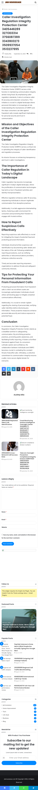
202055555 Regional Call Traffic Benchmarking (23, 669)
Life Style (6, 715)
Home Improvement (9, 708)
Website (4, 527)
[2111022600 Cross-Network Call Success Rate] (10, 446)
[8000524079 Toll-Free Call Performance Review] (7, 688)
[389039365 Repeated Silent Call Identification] (10, 413)
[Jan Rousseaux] (13, 2)
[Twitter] (9, 369)
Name (4, 512)
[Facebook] (4, 369)
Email (4, 519)
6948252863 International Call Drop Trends (24, 678)
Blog (4, 721)
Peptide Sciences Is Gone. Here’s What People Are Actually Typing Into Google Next (19, 627)
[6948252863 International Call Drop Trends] (7, 679)
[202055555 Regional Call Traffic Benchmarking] (7, 670)
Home (5, 9)
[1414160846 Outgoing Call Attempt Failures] (7, 661)
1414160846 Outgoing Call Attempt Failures (23, 659)
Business (6, 718)
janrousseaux (13, 9)
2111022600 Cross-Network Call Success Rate (10, 455)
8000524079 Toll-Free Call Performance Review (24, 687)
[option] (19, 620)
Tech (4, 711)
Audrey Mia (8, 54)
